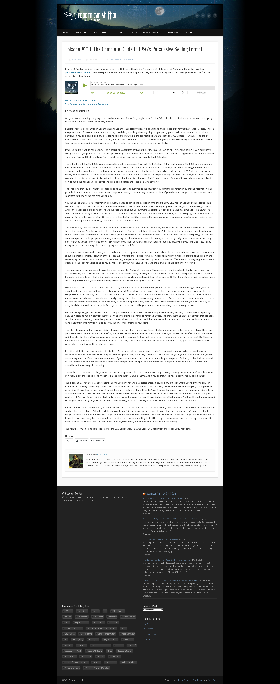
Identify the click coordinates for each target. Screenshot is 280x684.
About (189, 32)
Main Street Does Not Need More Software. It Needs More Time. (170, 580)
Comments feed (149, 634)
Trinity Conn (111, 662)
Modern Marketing (95, 651)
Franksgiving (78, 639)
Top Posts (173, 32)
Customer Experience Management (102, 628)
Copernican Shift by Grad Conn (160, 493)
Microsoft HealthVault (73, 651)
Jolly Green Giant (111, 639)
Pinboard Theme (182, 680)
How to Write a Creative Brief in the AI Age (160, 539)
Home (66, 32)
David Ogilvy (70, 634)
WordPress (213, 680)
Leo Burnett (128, 639)
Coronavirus (99, 622)
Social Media (87, 656)
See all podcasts (83, 100)
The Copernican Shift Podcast (145, 32)
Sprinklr (101, 656)
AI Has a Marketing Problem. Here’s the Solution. (163, 498)
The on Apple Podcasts (86, 104)
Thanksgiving (115, 656)
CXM (124, 628)
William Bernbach (129, 662)
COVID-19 (114, 622)
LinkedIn (209, 15)
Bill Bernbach (82, 617)
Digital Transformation (106, 634)
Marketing (81, 32)
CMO (67, 622)
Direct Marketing (128, 634)
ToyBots (97, 662)
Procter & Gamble (125, 651)
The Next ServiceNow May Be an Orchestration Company (167, 560)
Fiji (66, 639)
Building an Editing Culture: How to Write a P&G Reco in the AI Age (171, 518)
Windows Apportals (72, 668)
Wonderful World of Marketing (97, 668)
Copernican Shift (81, 622)
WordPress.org (149, 639)
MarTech (119, 645)
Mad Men (68, 645)
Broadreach (98, 617)
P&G (110, 651)
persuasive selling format (78, 72)
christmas (113, 617)
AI (106, 611)
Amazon (68, 617)
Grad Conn (76, 60)
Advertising (100, 32)
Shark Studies (70, 656)
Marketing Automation (101, 645)
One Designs (198, 680)
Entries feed (148, 628)
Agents (96, 611)
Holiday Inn (93, 639)
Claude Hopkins (129, 617)
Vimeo (203, 15)
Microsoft (132, 645)
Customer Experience (73, 628)
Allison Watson (118, 611)
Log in (145, 623)
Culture (118, 32)
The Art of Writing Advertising (76, 662)
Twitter (197, 15)
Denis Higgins (86, 634)
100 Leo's (68, 611)
